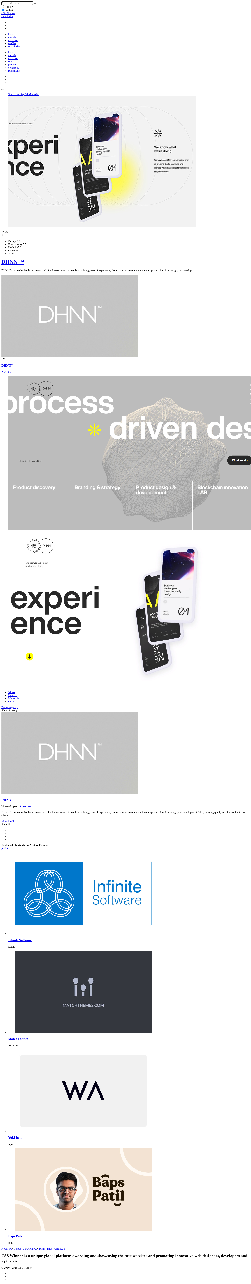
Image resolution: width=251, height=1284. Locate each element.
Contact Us (20, 1248)
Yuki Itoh (15, 1137)
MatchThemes (18, 1039)
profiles (12, 43)
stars (10, 61)
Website (10, 10)
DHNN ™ (12, 262)
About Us (6, 1248)
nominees (13, 40)
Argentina (6, 372)
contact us (13, 67)
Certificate (59, 1248)
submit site (7, 16)
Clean (11, 701)
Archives (32, 1248)
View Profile (8, 821)
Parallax (12, 695)
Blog (49, 1248)
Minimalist (14, 698)
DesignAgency (9, 707)
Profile (9, 6)
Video (11, 692)
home (11, 34)
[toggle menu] (2, 89)
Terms (42, 1248)
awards (12, 37)
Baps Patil (15, 1236)
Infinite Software (20, 940)
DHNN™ (7, 365)
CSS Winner (8, 13)
